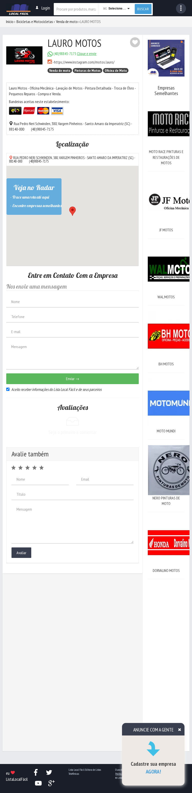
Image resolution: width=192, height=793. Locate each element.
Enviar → (72, 378)
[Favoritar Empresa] (135, 42)
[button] (181, 9)
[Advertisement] (166, 660)
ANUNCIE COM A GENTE (153, 729)
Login (46, 8)
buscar (143, 9)
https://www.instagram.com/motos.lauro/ (84, 62)
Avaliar (21, 552)
